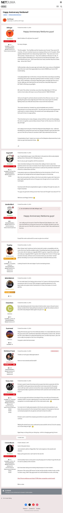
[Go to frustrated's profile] (9, 334)
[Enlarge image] (38, 140)
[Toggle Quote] (20, 208)
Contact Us (32, 508)
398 (10, 342)
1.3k (10, 262)
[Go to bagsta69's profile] (9, 158)
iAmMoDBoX (9, 204)
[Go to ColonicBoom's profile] (9, 448)
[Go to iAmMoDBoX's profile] (9, 210)
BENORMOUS (9, 278)
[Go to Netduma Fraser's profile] (9, 356)
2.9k (10, 169)
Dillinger (11, 19)
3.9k (10, 397)
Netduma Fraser (9, 351)
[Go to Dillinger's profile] (4, 20)
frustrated (9, 328)
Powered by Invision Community (31, 510)
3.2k (10, 459)
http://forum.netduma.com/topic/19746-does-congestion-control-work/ (36, 478)
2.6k (10, 44)
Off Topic (21, 20)
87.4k (10, 368)
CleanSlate (9, 303)
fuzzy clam (9, 381)
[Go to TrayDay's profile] (9, 251)
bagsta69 (9, 153)
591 (10, 317)
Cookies (38, 508)
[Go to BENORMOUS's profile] (9, 284)
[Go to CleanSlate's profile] (9, 308)
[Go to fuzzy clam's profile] (9, 386)
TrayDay (9, 245)
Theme (25, 508)
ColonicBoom (9, 443)
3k (10, 221)
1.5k (10, 296)
